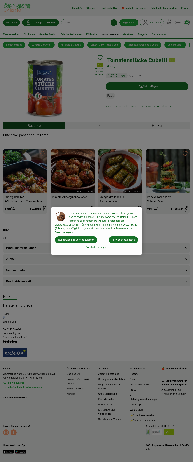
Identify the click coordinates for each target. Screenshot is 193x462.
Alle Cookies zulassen (123, 239)
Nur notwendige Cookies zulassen (76, 239)
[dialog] (96, 231)
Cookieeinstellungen (96, 247)
